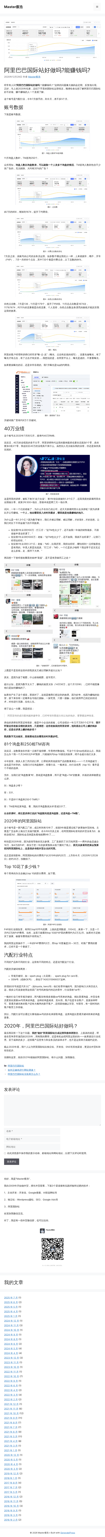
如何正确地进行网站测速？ (22, 1070)
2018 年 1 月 (10, 1478)
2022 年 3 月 (11, 1394)
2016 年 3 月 (11, 1515)
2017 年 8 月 (11, 1482)
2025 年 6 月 (11, 1302)
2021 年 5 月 (11, 1436)
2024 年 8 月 (11, 1339)
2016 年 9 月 (11, 1510)
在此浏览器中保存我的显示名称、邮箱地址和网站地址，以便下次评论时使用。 (47, 1153)
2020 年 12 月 (11, 1455)
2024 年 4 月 (11, 1353)
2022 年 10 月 (11, 1376)
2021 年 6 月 (11, 1432)
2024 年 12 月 (11, 1320)
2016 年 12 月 (11, 1496)
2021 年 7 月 (11, 1427)
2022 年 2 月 (11, 1399)
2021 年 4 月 (11, 1441)
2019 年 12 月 (11, 1473)
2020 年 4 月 (11, 1464)
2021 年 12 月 (11, 1404)
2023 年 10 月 (11, 1367)
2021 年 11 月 (11, 1408)
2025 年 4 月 (11, 1311)
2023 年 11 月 (11, 1362)
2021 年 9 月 (11, 1418)
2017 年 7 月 (11, 1487)
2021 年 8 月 (11, 1422)
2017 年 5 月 (11, 1492)
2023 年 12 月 (11, 1357)
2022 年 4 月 (11, 1390)
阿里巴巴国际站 (16, 1065)
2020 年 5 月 (11, 1459)
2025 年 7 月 (11, 1297)
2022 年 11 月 (11, 1371)
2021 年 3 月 (11, 1445)
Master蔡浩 (13, 7)
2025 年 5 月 (11, 1307)
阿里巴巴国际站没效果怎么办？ (24, 1074)
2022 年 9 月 (11, 1381)
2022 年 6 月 (11, 1385)
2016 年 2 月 (11, 1519)
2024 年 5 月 (11, 1348)
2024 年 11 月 (11, 1325)
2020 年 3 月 (11, 1469)
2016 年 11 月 (11, 1501)
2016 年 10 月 (11, 1506)
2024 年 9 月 (11, 1334)
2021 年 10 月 (11, 1413)
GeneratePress (67, 1532)
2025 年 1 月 (11, 1316)
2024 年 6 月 (11, 1344)
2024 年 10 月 (11, 1330)
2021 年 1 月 (10, 1450)
